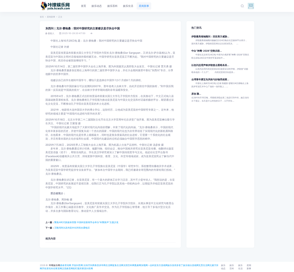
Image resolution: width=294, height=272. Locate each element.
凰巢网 (137, 265)
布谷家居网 (56, 268)
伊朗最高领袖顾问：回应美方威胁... (210, 36)
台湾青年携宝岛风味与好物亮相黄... (210, 79)
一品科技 (152, 265)
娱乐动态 (223, 267)
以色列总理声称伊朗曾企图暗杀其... (210, 65)
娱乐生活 (240, 267)
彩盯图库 (77, 268)
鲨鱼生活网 (117, 265)
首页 (42, 17)
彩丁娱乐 (183, 265)
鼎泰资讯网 (65, 265)
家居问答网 (87, 268)
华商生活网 (106, 265)
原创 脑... (196, 93)
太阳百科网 (128, 265)
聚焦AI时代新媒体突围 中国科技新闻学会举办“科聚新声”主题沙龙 (86, 222)
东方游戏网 (162, 265)
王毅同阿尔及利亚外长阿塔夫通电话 (72, 227)
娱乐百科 (232, 267)
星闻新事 (51, 17)
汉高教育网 (67, 268)
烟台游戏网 (193, 265)
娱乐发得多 (173, 265)
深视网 (144, 265)
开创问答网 (77, 265)
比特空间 (88, 265)
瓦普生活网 (204, 265)
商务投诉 (96, 265)
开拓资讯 (46, 268)
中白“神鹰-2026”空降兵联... (206, 50)
